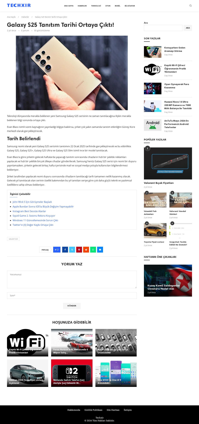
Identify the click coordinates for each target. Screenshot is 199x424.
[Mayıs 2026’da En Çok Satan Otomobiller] (116, 342)
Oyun (107, 6)
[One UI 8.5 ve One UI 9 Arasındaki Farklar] (116, 373)
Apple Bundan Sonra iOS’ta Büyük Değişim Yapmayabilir (43, 206)
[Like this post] (58, 250)
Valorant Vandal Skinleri (177, 212)
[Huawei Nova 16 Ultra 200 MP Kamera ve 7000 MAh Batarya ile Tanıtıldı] (152, 106)
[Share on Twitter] (72, 250)
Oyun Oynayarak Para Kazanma (176, 86)
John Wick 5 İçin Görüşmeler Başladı (32, 201)
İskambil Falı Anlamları (150, 212)
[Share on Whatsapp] (93, 250)
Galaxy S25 (13, 239)
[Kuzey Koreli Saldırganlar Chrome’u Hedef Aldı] (168, 281)
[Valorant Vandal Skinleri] (180, 200)
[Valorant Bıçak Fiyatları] (168, 163)
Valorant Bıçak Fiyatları (159, 183)
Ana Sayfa (68, 6)
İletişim (128, 409)
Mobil (117, 6)
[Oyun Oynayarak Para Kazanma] (152, 88)
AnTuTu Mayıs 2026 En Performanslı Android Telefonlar (176, 124)
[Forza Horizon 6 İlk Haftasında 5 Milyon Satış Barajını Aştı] (71, 342)
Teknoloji (96, 6)
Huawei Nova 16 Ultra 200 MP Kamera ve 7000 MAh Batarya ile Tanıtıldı (178, 105)
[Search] (190, 6)
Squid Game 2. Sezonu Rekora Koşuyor (34, 215)
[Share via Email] (100, 250)
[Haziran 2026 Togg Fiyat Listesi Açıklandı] (27, 373)
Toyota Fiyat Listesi (154, 242)
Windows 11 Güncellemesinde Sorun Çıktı (35, 220)
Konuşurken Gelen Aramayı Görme (174, 49)
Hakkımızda (73, 409)
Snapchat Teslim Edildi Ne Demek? (178, 243)
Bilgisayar (130, 6)
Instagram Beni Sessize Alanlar (29, 211)
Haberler (82, 6)
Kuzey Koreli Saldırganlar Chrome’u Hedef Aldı (164, 287)
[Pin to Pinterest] (79, 250)
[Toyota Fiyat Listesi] (155, 230)
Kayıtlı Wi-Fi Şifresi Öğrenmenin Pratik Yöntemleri (175, 68)
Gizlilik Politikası (93, 409)
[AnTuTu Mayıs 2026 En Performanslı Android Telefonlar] (152, 125)
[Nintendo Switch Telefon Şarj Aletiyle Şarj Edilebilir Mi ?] (71, 373)
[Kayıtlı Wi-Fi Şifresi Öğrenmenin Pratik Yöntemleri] (27, 342)
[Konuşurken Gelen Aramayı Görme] (152, 52)
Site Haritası (113, 409)
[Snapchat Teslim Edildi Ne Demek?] (180, 230)
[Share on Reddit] (86, 250)
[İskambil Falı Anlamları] (155, 200)
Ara (146, 22)
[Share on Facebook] (65, 250)
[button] (146, 280)
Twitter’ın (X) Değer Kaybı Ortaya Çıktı (33, 224)
